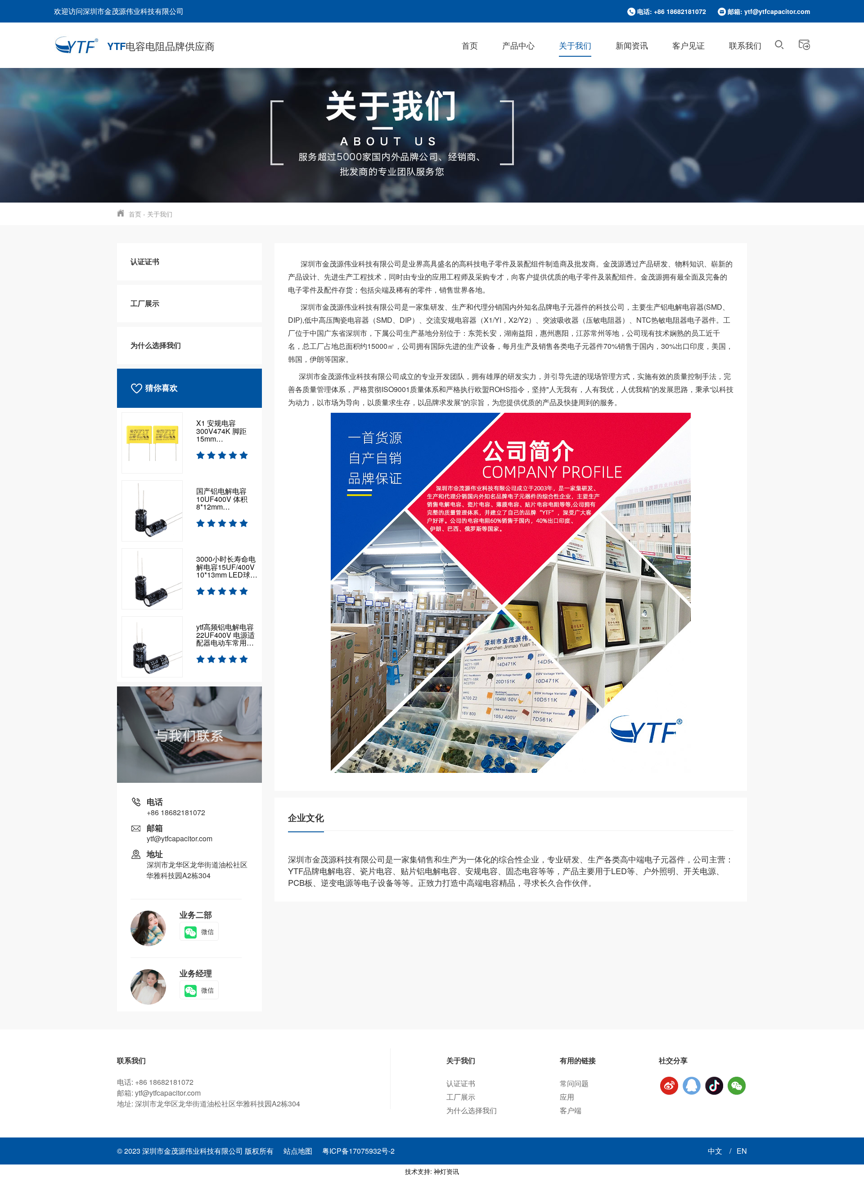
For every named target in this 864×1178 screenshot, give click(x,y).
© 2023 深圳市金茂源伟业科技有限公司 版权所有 (196, 1151)
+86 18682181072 (176, 812)
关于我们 (575, 45)
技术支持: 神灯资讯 (432, 1171)
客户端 (570, 1110)
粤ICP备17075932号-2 (358, 1151)
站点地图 (298, 1151)
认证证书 (144, 261)
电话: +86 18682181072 (671, 11)
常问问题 (574, 1083)
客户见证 (688, 45)
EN (742, 1151)
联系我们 (745, 45)
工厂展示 (144, 303)
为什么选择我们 (155, 345)
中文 (716, 1151)
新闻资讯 (632, 45)
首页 (470, 45)
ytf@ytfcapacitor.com (179, 838)
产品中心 (518, 45)
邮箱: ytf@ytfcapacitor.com (769, 11)
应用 (567, 1097)
